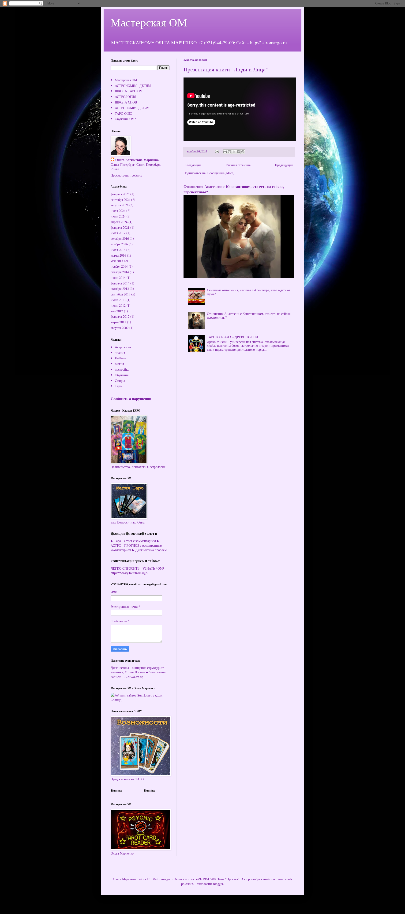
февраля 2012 (120, 316)
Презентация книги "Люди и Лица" (226, 69)
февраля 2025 (120, 194)
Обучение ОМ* (125, 119)
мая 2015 (117, 260)
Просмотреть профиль (126, 175)
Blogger (218, 883)
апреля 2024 (119, 222)
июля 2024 (118, 210)
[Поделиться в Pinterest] (242, 151)
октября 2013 (120, 288)
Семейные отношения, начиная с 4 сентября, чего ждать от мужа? (248, 292)
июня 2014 (118, 277)
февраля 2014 (120, 283)
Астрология (123, 347)
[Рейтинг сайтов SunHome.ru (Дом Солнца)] (140, 699)
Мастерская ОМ (149, 22)
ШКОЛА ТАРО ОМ (128, 91)
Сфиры (120, 380)
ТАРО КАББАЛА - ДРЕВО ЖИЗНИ (232, 337)
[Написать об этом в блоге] (229, 151)
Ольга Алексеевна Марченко (137, 160)
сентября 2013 (120, 294)
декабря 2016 (120, 238)
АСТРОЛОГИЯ (125, 96)
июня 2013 (118, 300)
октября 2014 (120, 272)
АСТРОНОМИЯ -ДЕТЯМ (133, 85)
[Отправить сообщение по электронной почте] (217, 151)
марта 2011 (118, 322)
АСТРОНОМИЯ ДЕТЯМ (132, 108)
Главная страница (238, 165)
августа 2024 (119, 205)
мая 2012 (117, 311)
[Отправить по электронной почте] (225, 151)
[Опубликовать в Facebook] (238, 151)
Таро (118, 386)
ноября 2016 (119, 244)
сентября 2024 (120, 199)
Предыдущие (284, 165)
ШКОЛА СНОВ (126, 102)
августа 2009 (119, 327)
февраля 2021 (120, 227)
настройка (122, 369)
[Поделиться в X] (234, 151)
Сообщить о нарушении (131, 399)
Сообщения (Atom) (220, 173)
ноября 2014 (119, 266)
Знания (120, 352)
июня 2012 (118, 305)
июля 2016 (118, 249)
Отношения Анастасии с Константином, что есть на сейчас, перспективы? (234, 189)
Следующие (193, 165)
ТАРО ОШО (123, 113)
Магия (119, 363)
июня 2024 (118, 216)
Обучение (121, 375)
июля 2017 (118, 233)
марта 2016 (118, 255)
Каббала (120, 358)
